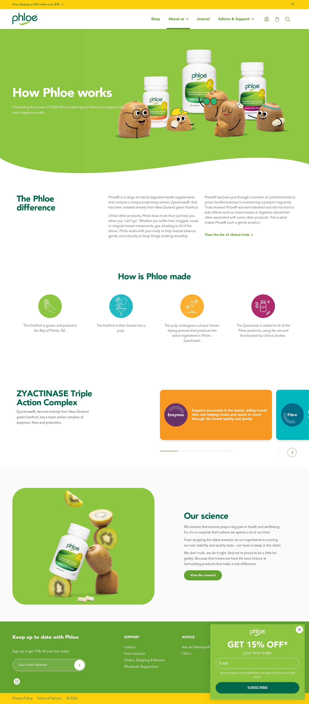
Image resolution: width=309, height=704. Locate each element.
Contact (130, 647)
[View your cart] (277, 19)
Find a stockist (134, 654)
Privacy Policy (22, 698)
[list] (228, 418)
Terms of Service (49, 698)
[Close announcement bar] (292, 5)
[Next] (292, 452)
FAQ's (186, 654)
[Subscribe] (79, 665)
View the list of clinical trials (227, 235)
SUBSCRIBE (257, 687)
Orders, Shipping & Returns (144, 660)
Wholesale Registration (141, 667)
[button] (178, 19)
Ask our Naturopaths (197, 647)
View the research (203, 575)
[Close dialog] (299, 629)
